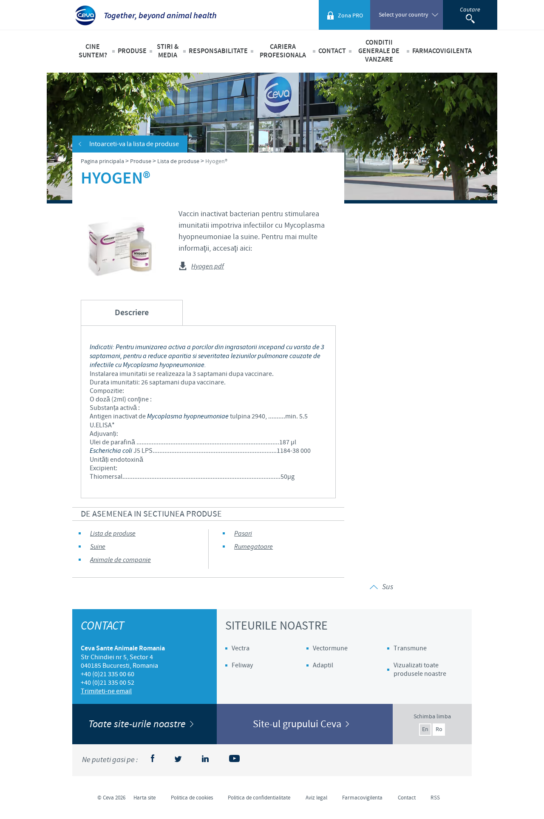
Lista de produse (113, 533)
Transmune (410, 648)
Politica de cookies (192, 797)
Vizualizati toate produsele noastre (420, 669)
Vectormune (330, 648)
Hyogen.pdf (207, 267)
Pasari (243, 533)
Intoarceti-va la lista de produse (134, 144)
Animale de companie (120, 560)
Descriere (132, 313)
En (425, 729)
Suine (97, 546)
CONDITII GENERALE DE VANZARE (379, 51)
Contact (332, 51)
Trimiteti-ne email (106, 691)
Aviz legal (316, 797)
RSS (435, 797)
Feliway (242, 665)
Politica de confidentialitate (259, 797)
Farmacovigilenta (442, 51)
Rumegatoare (253, 546)
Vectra (240, 648)
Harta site (144, 797)
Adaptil (323, 665)
